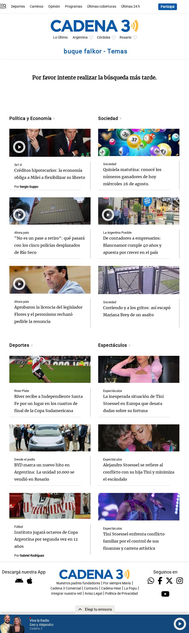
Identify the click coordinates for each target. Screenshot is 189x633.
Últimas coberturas (101, 6)
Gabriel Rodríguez (32, 555)
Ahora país (21, 232)
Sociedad (108, 118)
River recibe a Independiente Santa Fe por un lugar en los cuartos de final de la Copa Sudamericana (48, 403)
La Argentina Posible (117, 232)
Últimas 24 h (130, 6)
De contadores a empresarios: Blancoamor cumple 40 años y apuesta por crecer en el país (132, 245)
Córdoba (103, 37)
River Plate (21, 391)
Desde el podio (24, 459)
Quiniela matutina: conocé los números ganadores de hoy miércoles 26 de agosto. (132, 176)
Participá (167, 7)
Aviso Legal (93, 593)
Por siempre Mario (117, 583)
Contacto (91, 588)
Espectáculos (113, 345)
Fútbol (18, 527)
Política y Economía (31, 118)
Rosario (125, 37)
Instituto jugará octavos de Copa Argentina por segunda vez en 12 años (46, 539)
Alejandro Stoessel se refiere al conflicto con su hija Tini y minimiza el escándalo (138, 472)
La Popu (130, 588)
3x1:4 (18, 165)
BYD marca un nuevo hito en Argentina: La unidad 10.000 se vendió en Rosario (44, 472)
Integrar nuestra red (66, 593)
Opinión (54, 6)
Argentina (80, 37)
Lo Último (60, 37)
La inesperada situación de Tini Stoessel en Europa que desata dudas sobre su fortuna (133, 403)
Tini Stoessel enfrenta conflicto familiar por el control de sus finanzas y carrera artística (134, 541)
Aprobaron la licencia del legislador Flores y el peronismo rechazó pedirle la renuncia (48, 314)
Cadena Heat (111, 588)
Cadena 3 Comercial (65, 588)
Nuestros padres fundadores (78, 583)
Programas (73, 6)
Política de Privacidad (121, 593)
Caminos (36, 6)
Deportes (18, 6)
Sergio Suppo (29, 186)
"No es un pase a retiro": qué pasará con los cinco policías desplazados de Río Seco (49, 245)
